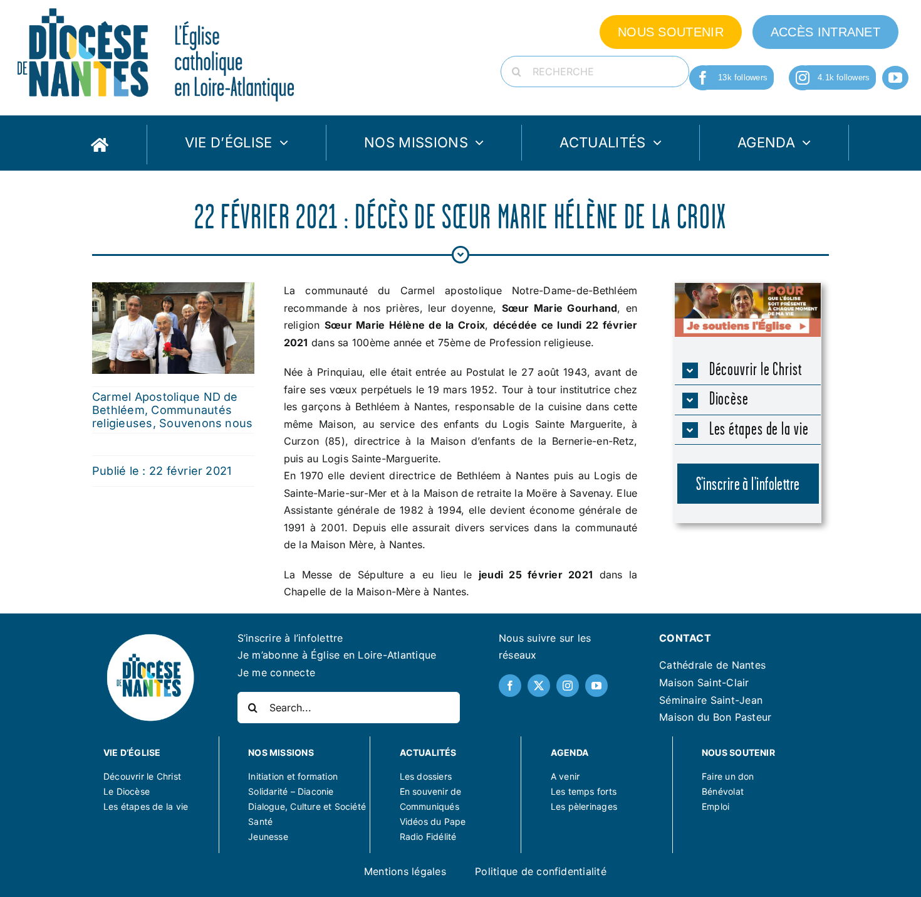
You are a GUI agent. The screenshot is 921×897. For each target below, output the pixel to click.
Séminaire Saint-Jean (710, 700)
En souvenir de (431, 791)
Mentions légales (405, 871)
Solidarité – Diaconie (290, 791)
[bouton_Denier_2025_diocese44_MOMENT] (748, 288)
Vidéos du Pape (433, 821)
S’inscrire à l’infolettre (290, 638)
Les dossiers (426, 776)
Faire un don (728, 776)
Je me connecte (276, 672)
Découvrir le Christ (142, 776)
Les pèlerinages (584, 806)
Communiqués (429, 806)
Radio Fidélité (428, 836)
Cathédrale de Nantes (712, 665)
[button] (748, 370)
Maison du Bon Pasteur (715, 717)
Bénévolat (723, 791)
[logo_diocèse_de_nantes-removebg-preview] (150, 636)
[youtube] (895, 78)
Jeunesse (268, 836)
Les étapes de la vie (145, 806)
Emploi (715, 806)
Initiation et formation (293, 776)
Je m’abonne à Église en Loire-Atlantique (337, 655)
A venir (565, 776)
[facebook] (703, 77)
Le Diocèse (126, 791)
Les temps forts (584, 791)
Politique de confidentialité (540, 871)
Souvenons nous (205, 423)
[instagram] (802, 77)
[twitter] (539, 685)
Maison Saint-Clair (704, 682)
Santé (260, 821)
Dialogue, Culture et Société (307, 806)
